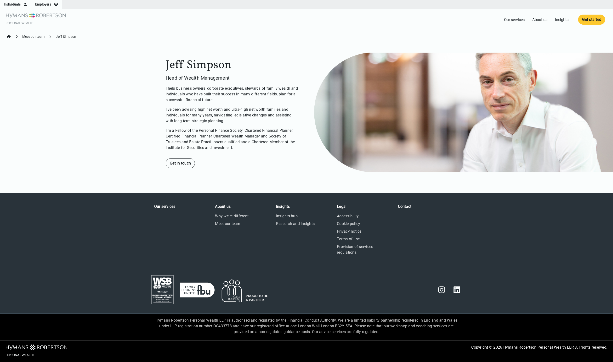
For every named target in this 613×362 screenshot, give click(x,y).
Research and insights (295, 223)
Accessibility (348, 216)
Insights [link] (561, 19)
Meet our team (33, 36)
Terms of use (348, 239)
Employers (43, 4)
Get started (591, 19)
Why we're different (232, 216)
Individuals (12, 4)
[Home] (9, 36)
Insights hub (287, 216)
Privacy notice (349, 231)
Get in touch (180, 163)
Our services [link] (514, 19)
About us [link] (539, 19)
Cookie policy (348, 223)
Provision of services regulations (355, 249)
